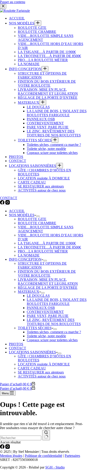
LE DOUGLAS (38, 296)
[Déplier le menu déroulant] (38, 216)
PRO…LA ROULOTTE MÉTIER (43, 251)
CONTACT (17, 348)
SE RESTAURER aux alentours (41, 372)
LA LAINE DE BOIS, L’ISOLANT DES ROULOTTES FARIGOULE (57, 302)
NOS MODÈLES (21, 215)
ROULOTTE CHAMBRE (37, 223)
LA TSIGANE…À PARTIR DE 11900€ (47, 243)
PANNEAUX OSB (41, 308)
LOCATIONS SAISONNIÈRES (32, 352)
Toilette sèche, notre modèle (46, 336)
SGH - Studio (55, 467)
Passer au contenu (12, 2)
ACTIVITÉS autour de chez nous (42, 376)
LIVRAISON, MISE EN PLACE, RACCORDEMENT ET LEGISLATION (48, 281)
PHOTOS (16, 344)
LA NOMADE (28, 255)
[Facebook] (2, 447)
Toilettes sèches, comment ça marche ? (54, 332)
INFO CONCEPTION (25, 259)
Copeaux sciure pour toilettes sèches (52, 340)
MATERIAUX (28, 292)
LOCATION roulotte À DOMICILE (44, 364)
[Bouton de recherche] (46, 435)
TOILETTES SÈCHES (35, 328)
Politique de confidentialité (43, 456)
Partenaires (72, 456)
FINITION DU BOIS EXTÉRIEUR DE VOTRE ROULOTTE (47, 273)
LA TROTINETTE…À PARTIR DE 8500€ (49, 247)
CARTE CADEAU (32, 368)
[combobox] (20, 438)
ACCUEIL (17, 211)
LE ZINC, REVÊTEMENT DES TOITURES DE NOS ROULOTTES (54, 322)
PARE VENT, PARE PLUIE (47, 316)
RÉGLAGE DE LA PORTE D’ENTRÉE (47, 287)
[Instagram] (7, 447)
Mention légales (11, 456)
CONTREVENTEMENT (45, 312)
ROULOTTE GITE (32, 219)
